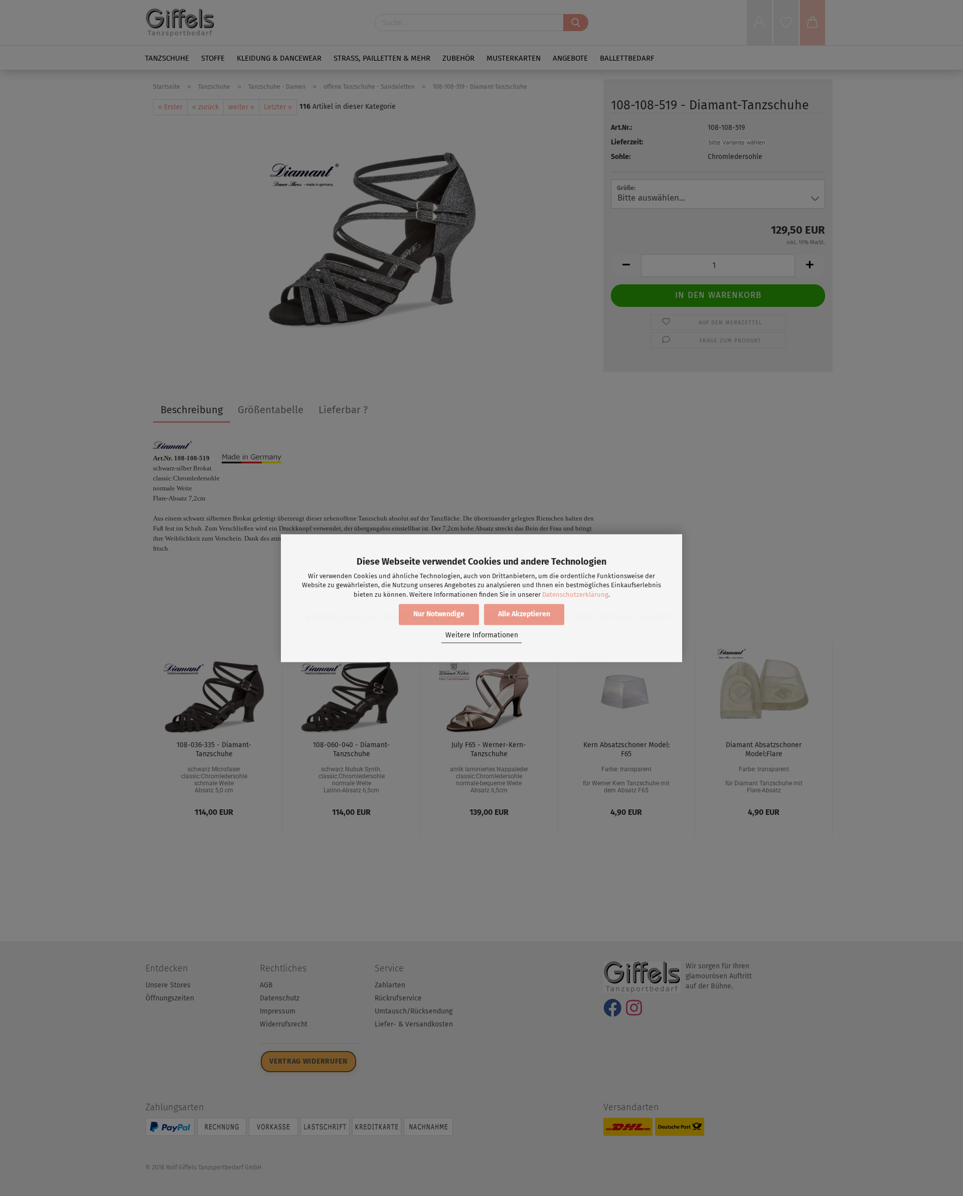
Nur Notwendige (438, 614)
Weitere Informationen (481, 635)
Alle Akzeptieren (524, 614)
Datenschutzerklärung (575, 594)
